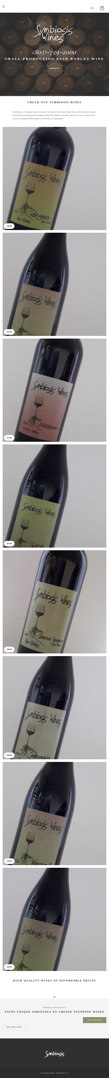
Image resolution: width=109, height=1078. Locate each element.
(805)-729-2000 (54, 52)
